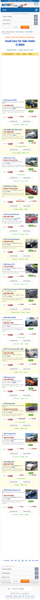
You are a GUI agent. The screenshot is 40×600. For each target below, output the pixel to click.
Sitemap (15, 596)
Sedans (16, 209)
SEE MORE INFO (14, 121)
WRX (27, 124)
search (24, 27)
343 (26, 561)
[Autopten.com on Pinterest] (15, 594)
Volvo (22, 284)
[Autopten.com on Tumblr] (26, 594)
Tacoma (28, 312)
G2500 (26, 344)
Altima (26, 209)
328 (27, 153)
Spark (27, 234)
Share (37, 2)
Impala (26, 259)
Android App (9, 596)
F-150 (26, 181)
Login (37, 4)
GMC (22, 344)
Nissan (21, 209)
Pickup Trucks (15, 312)
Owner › (15, 108)
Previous (6, 561)
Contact (32, 596)
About (19, 596)
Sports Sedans (17, 153)
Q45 (26, 428)
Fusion (25, 372)
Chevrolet (22, 234)
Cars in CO (17, 398)
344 (30, 561)
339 (12, 561)
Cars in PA (16, 124)
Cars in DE (15, 514)
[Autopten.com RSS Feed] (28, 594)
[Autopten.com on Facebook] (12, 594)
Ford (22, 181)
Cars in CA (15, 234)
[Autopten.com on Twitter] (20, 594)
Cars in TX (17, 181)
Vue (27, 398)
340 (15, 561)
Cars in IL (17, 284)
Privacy (27, 596)
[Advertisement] (20, 76)
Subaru (22, 124)
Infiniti (21, 428)
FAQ (23, 596)
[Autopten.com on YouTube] (23, 594)
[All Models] (20, 20)
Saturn (22, 398)
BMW (23, 153)
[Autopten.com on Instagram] (17, 594)
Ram (27, 456)
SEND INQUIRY (26, 121)
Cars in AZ (16, 456)
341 (19, 561)
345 (33, 561)
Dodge (22, 456)
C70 (26, 284)
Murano (27, 514)
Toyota (22, 312)
